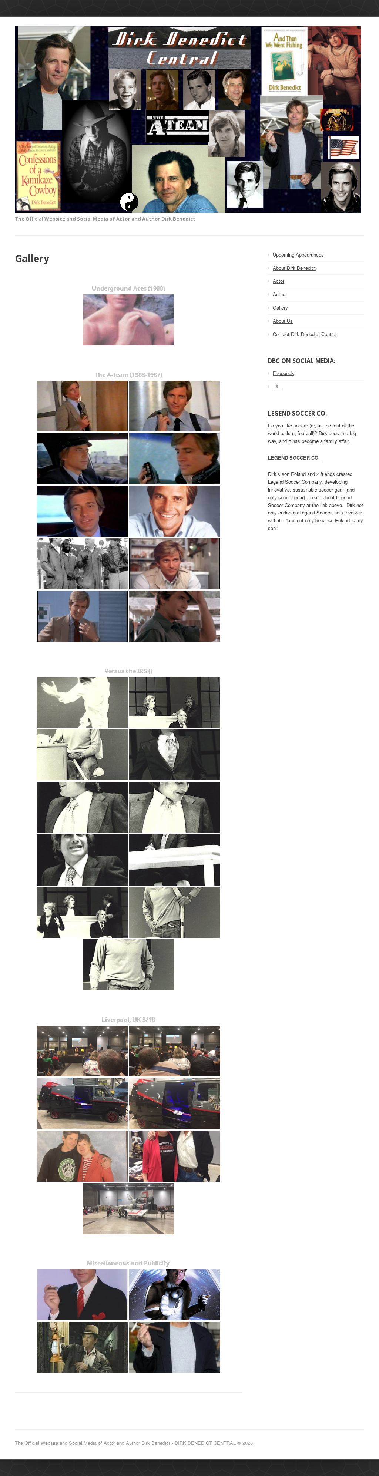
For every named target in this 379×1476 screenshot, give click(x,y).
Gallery (280, 307)
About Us (283, 320)
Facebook (283, 373)
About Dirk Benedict (294, 267)
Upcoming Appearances (298, 254)
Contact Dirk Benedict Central (304, 334)
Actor (278, 280)
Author (280, 294)
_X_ (277, 386)
